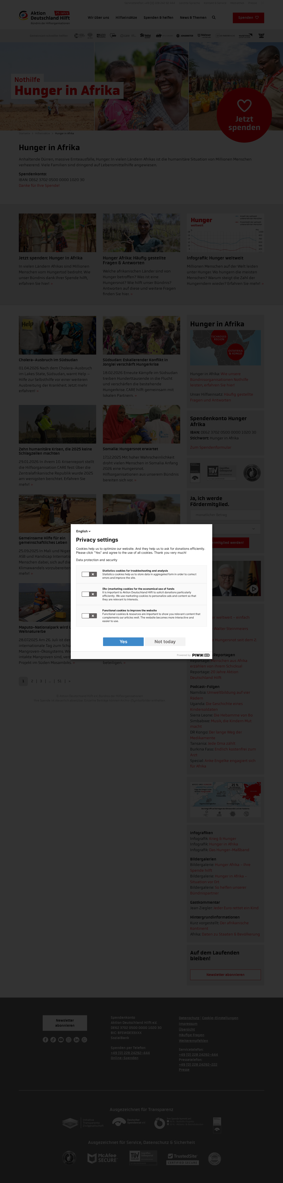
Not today (165, 641)
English (82, 531)
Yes (123, 641)
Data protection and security (96, 560)
